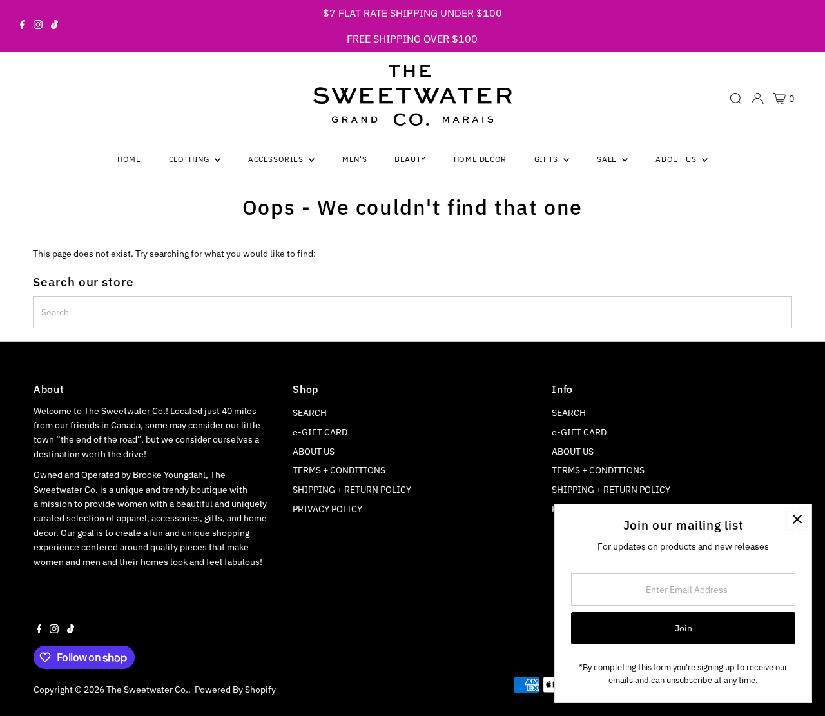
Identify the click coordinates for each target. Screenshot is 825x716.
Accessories (277, 159)
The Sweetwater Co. (147, 689)
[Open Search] (736, 98)
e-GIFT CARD (320, 432)
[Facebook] (22, 25)
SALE (608, 159)
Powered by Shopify (235, 689)
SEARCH (310, 413)
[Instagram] (38, 25)
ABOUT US (314, 451)
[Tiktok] (54, 25)
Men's (354, 159)
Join (683, 628)
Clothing (190, 159)
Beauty (410, 159)
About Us (676, 159)
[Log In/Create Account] (757, 98)
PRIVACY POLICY (327, 509)
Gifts (547, 159)
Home (129, 159)
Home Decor (480, 159)
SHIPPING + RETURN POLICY (352, 489)
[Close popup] (797, 519)
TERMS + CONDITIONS (339, 470)
